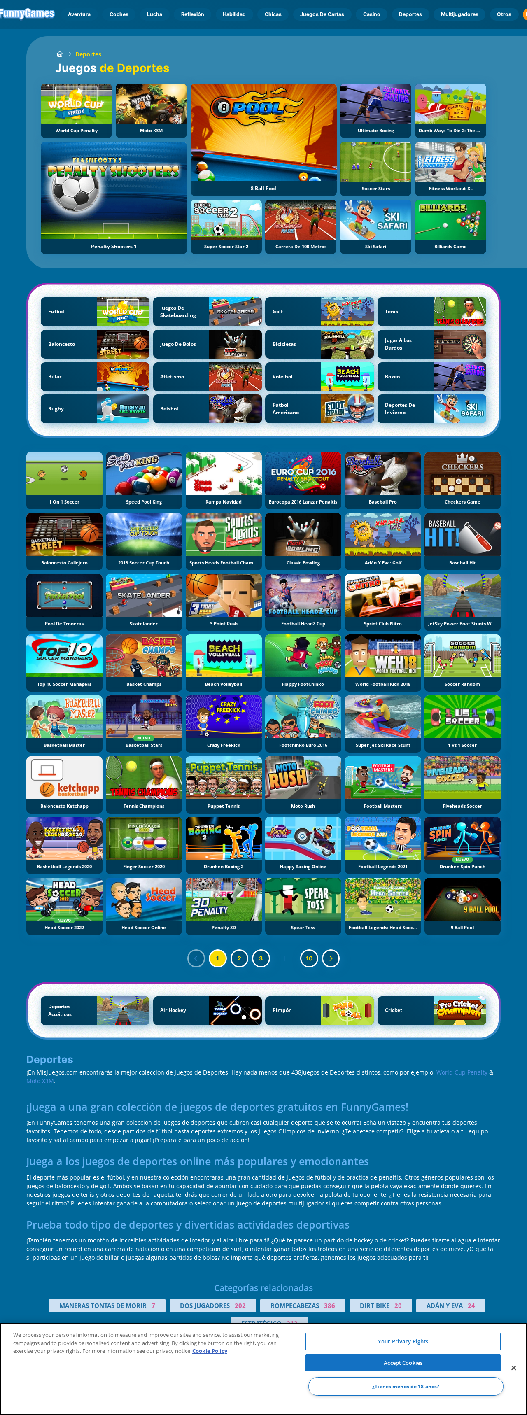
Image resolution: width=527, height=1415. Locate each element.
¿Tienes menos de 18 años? (405, 1386)
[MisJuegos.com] (59, 54)
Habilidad (234, 14)
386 (329, 1305)
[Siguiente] (331, 958)
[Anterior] (196, 958)
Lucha (154, 14)
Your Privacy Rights (403, 1341)
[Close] (514, 1368)
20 (398, 1305)
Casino (371, 14)
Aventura (79, 14)
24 (471, 1305)
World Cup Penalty (461, 1072)
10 (309, 958)
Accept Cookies (403, 1362)
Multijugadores (459, 14)
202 (240, 1305)
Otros (504, 14)
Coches (119, 14)
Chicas (273, 14)
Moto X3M (40, 1081)
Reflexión (192, 14)
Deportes (410, 14)
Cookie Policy (209, 1350)
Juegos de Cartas (322, 14)
